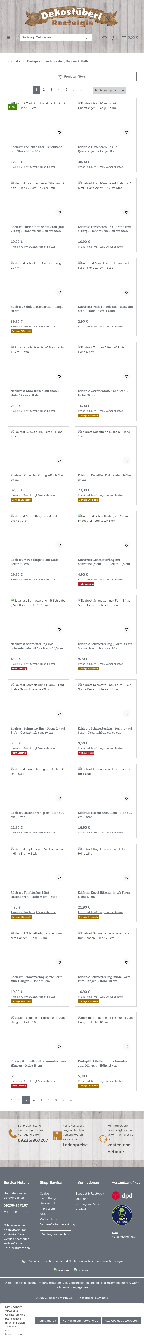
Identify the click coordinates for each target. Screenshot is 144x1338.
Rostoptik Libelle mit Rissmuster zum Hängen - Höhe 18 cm (38, 1064)
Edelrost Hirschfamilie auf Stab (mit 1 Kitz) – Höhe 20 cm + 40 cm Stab (104, 229)
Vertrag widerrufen (55, 1234)
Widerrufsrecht (50, 1219)
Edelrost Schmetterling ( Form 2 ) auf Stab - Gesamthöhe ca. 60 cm (38, 731)
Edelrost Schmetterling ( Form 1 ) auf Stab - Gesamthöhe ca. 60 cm (105, 731)
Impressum (47, 1209)
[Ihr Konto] (114, 37)
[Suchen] (87, 37)
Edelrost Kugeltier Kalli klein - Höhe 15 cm (104, 478)
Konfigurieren (47, 1321)
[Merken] (59, 132)
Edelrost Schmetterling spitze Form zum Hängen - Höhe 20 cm (37, 979)
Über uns (82, 1199)
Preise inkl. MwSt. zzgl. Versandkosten (33, 167)
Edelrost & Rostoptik (90, 1194)
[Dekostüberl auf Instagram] (82, 1270)
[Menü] (8, 36)
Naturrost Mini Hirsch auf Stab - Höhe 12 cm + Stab (35, 394)
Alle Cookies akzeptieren (122, 1321)
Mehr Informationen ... (14, 1332)
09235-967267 (16, 1205)
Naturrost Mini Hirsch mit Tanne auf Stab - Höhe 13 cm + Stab (105, 309)
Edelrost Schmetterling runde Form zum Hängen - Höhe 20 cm (104, 979)
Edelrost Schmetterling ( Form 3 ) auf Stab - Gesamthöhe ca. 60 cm (105, 647)
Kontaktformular (15, 1230)
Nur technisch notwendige (80, 1321)
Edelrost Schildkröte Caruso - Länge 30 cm (37, 309)
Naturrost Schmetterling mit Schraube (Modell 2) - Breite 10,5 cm (37, 647)
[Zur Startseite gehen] (72, 17)
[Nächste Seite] (74, 90)
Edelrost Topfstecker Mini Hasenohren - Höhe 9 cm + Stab (34, 895)
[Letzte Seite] (81, 90)
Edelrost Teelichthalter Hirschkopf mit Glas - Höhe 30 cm (36, 150)
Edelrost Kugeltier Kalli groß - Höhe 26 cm (37, 478)
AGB (43, 1214)
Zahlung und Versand (90, 1204)
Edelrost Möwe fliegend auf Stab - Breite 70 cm (35, 562)
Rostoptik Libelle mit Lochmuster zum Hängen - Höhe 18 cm (102, 1064)
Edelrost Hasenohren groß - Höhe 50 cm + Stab (37, 815)
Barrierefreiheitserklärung (57, 1224)
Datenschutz (48, 1203)
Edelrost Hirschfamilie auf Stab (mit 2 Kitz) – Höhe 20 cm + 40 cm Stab (37, 229)
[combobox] (51, 37)
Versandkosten (79, 1283)
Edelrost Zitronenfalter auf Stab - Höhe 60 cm (103, 394)
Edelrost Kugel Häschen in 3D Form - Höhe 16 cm (105, 895)
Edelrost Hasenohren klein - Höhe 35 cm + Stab (105, 815)
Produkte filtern (75, 77)
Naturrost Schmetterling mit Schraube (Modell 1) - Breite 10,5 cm (104, 562)
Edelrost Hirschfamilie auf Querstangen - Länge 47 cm (98, 150)
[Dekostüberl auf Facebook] (61, 1270)
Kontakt (81, 1209)
